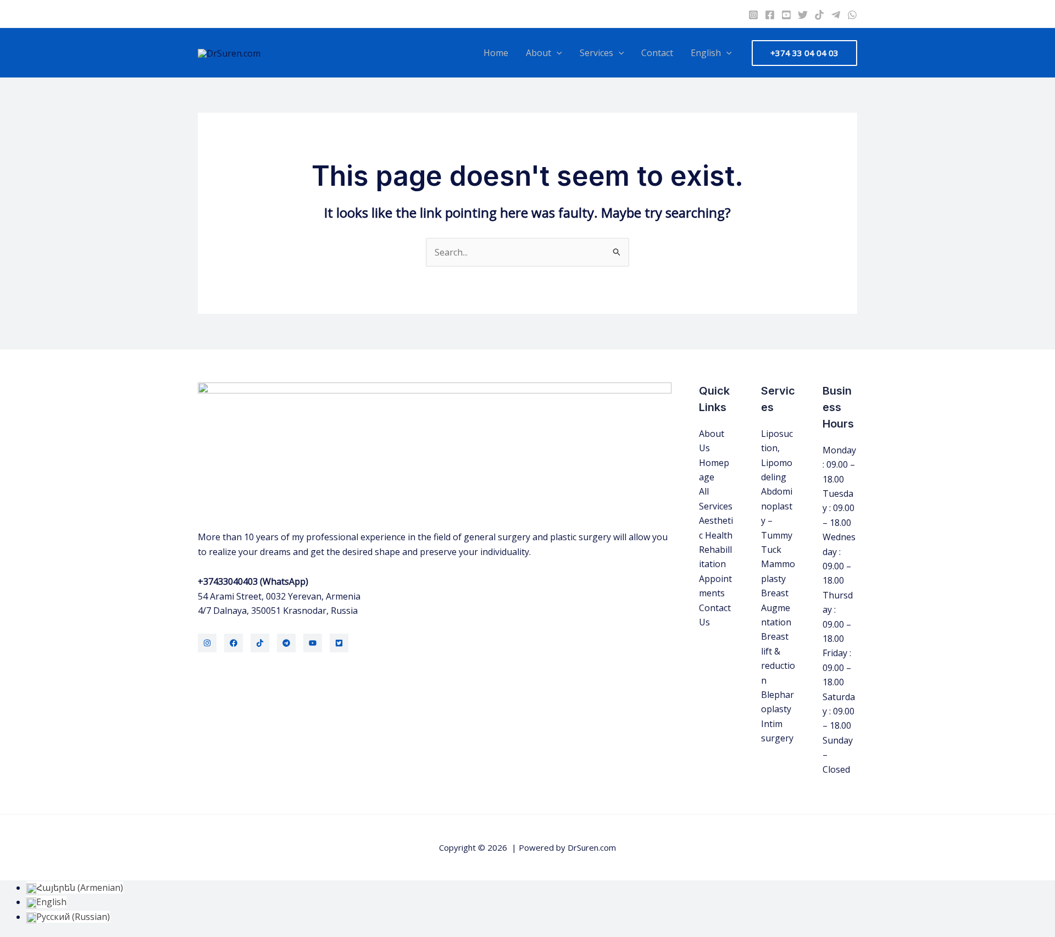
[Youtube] (786, 15)
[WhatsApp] (852, 15)
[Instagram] (753, 15)
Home (496, 53)
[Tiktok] (819, 15)
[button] (556, 53)
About (538, 53)
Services (596, 53)
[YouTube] (312, 643)
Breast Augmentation (776, 607)
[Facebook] (770, 15)
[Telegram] (836, 15)
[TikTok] (260, 643)
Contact (657, 53)
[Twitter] (803, 15)
